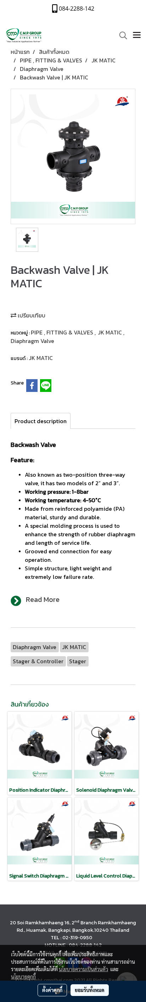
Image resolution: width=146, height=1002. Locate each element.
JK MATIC (110, 332)
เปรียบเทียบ (30, 315)
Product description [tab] (41, 421)
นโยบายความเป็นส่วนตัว (83, 969)
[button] (121, 35)
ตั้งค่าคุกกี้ (52, 990)
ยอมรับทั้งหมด (90, 990)
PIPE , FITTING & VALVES (63, 332)
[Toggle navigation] (137, 35)
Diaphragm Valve (32, 341)
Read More (43, 599)
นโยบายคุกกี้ (23, 976)
